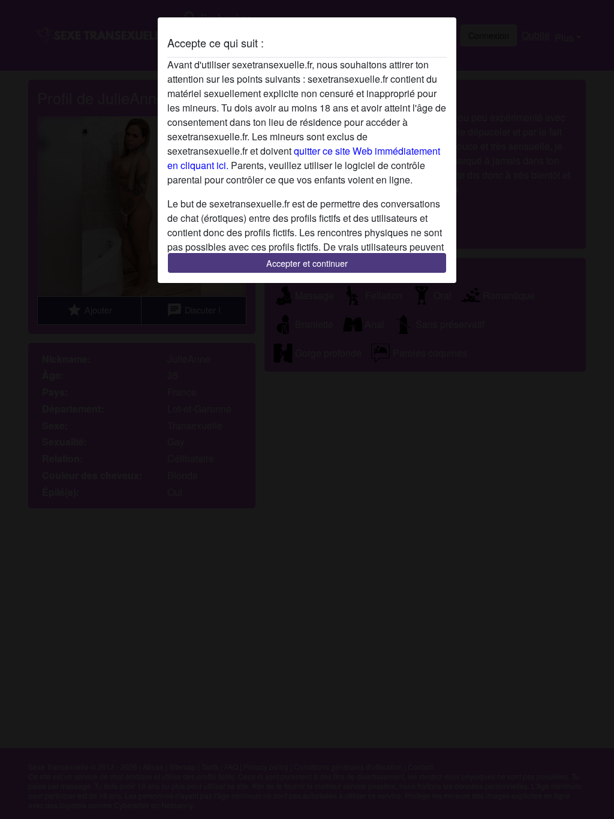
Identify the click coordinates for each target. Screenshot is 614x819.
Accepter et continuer (307, 263)
